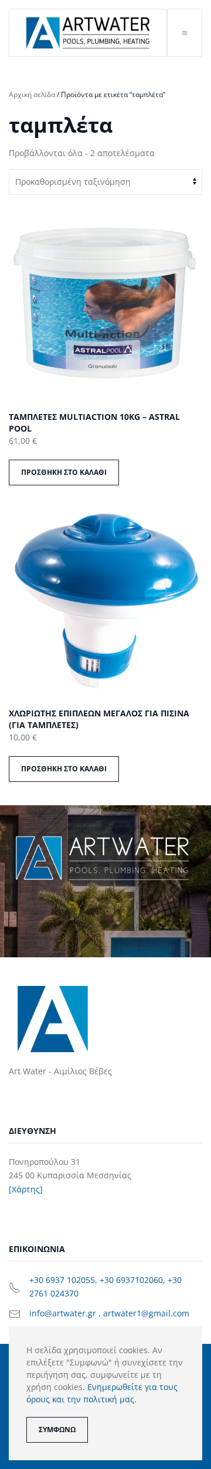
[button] (184, 32)
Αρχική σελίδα (32, 94)
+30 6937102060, (134, 1279)
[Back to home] (88, 32)
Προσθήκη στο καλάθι (64, 472)
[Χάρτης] (26, 1189)
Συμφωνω (57, 1429)
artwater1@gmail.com (146, 1313)
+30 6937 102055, (64, 1279)
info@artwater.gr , (66, 1313)
